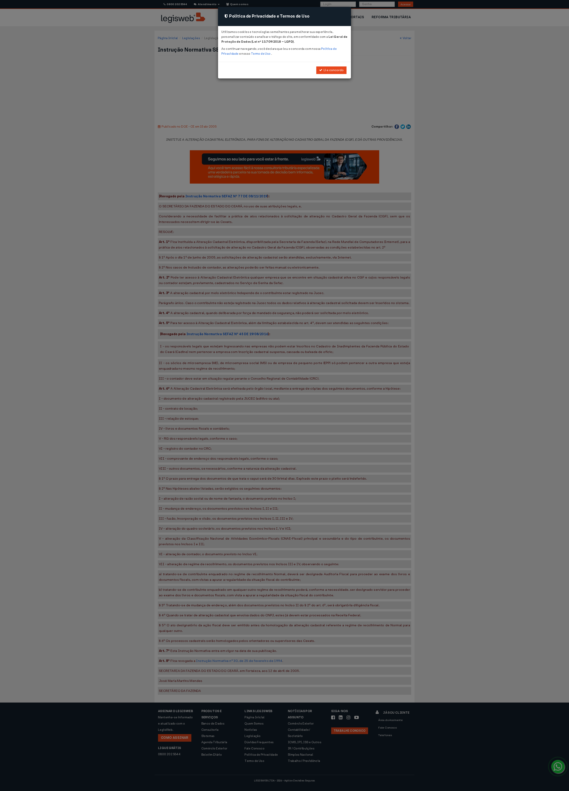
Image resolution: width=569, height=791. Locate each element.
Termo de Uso (261, 54)
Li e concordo (333, 70)
